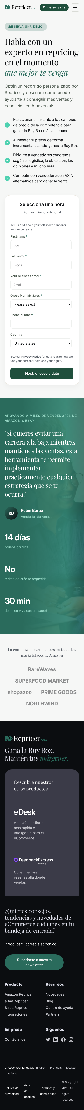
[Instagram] (71, 1039)
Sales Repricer (17, 1008)
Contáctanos (15, 1039)
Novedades (55, 994)
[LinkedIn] (55, 1039)
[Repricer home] (20, 7)
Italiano (12, 1073)
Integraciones (16, 1014)
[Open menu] (75, 7)
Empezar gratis (54, 7)
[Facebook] (63, 1039)
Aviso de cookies (29, 1091)
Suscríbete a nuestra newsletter (34, 962)
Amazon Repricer (19, 994)
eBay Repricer (16, 1001)
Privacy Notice (31, 356)
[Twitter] (48, 1039)
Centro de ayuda (59, 1008)
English (41, 1067)
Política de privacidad (12, 1091)
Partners (53, 1014)
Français (56, 1067)
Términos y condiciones (48, 1091)
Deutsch (71, 1067)
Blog (49, 1001)
